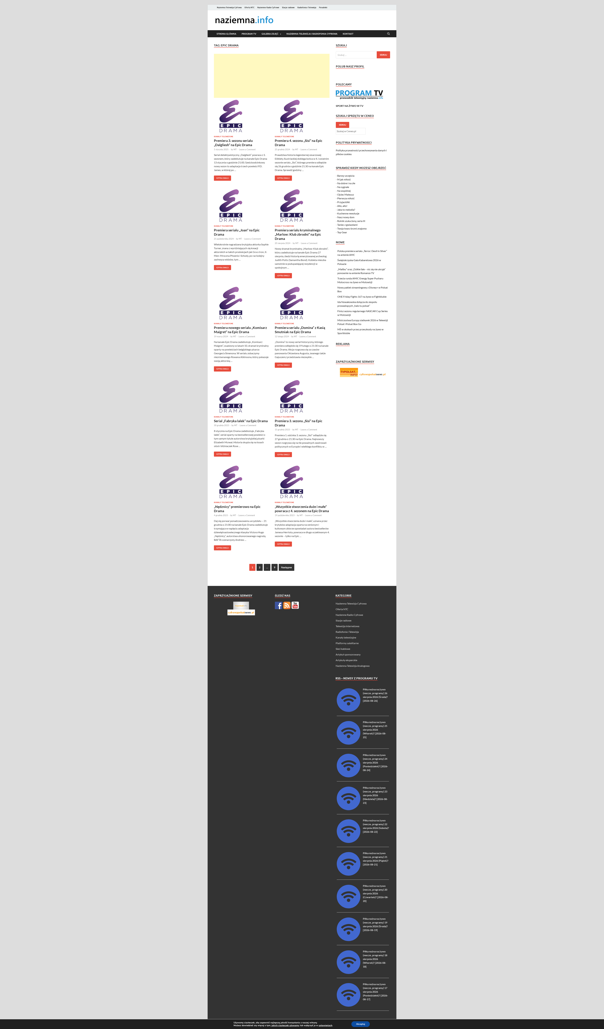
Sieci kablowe (343, 648)
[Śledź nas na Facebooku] (278, 605)
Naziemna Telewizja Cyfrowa (229, 7)
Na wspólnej (344, 190)
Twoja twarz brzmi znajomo (352, 228)
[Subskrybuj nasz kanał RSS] (287, 605)
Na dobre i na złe (346, 183)
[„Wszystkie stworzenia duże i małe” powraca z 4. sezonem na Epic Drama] (302, 482)
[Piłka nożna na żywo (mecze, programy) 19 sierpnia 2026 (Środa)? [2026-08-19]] (348, 940)
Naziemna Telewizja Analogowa (352, 665)
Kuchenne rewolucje (348, 213)
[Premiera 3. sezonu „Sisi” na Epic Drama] (302, 396)
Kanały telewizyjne (223, 136)
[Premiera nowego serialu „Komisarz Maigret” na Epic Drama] (241, 303)
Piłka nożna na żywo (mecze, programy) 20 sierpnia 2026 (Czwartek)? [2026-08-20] (375, 893)
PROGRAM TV (249, 34)
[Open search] (388, 33)
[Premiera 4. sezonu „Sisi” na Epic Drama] (302, 116)
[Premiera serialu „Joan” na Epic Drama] (241, 205)
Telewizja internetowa (347, 626)
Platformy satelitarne (347, 643)
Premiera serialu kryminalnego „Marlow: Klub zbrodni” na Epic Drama (298, 234)
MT (235, 149)
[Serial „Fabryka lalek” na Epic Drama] (241, 396)
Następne (286, 567)
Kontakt (348, 34)
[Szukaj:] (363, 54)
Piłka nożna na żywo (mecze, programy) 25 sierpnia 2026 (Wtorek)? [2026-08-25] (375, 730)
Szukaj (342, 125)
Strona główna (226, 34)
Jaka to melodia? (346, 209)
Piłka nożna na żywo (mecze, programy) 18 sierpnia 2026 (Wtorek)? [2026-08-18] (375, 959)
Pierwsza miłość (346, 198)
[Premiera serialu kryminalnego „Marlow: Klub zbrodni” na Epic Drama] (302, 205)
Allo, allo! (342, 205)
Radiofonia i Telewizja (306, 7)
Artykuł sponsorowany (348, 654)
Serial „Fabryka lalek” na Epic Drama (241, 421)
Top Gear (342, 232)
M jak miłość (344, 179)
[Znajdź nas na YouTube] (295, 605)
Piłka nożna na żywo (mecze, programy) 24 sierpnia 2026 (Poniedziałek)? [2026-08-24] (375, 762)
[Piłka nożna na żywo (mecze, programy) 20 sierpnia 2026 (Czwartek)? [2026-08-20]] (348, 907)
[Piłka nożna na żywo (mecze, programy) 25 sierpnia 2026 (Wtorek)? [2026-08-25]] (348, 743)
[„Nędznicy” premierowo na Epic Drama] (241, 482)
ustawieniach (325, 1025)
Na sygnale (343, 186)
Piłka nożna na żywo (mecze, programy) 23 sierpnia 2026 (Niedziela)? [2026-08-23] (375, 795)
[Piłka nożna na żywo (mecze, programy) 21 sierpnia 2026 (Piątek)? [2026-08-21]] (348, 874)
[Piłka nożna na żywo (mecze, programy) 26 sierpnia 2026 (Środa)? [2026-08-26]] (348, 710)
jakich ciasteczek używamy (285, 1025)
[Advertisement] (272, 76)
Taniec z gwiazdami (347, 224)
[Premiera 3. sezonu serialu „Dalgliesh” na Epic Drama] (241, 116)
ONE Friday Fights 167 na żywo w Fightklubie (361, 296)
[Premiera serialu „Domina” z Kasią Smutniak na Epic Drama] (302, 303)
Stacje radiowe (288, 7)
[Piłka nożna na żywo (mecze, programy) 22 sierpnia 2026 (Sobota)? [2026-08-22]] (348, 841)
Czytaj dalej (221, 177)
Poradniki (323, 7)
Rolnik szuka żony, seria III (351, 220)
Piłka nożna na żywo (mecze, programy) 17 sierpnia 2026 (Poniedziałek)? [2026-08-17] (375, 992)
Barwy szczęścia (345, 175)
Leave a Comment (247, 149)
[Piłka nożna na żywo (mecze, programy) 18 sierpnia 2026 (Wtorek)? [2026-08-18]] (348, 972)
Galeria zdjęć (270, 34)
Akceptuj (360, 1024)
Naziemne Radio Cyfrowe (268, 7)
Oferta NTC (249, 7)
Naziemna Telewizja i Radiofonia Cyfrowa (311, 34)
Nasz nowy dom (345, 217)
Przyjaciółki (343, 202)
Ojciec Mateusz (345, 194)
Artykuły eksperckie (346, 660)
